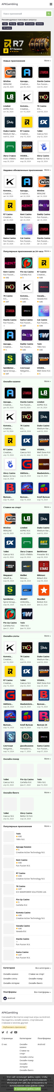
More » (47, 61)
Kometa (40, 24)
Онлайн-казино (10, 974)
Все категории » (43, 968)
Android (11, 998)
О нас (4, 1044)
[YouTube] (15, 1031)
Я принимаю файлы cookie (27, 1088)
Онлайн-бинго (35, 983)
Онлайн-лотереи (11, 983)
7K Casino (7, 28)
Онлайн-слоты (10, 978)
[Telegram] (10, 1031)
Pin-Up (12, 24)
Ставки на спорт (36, 974)
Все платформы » (42, 992)
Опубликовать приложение (14, 1027)
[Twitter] (3, 1031)
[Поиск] (48, 13)
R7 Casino (30, 24)
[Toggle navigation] (51, 4)
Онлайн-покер (36, 978)
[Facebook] (6, 1031)
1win (5, 24)
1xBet (20, 24)
